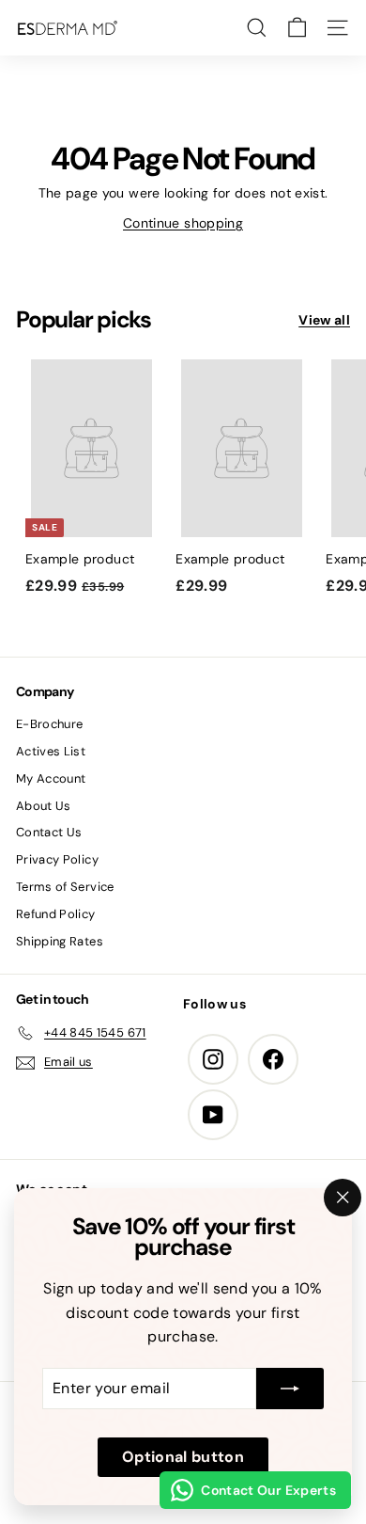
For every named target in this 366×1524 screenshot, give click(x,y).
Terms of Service (65, 887)
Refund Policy (56, 914)
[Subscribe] (290, 1388)
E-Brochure (50, 724)
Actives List (50, 751)
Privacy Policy (57, 859)
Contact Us (49, 832)
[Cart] (297, 28)
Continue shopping (183, 222)
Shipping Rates (59, 941)
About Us (43, 806)
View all (324, 319)
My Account (51, 778)
